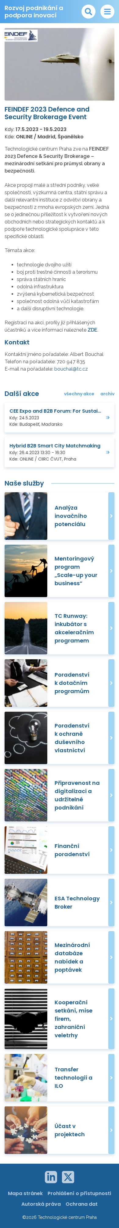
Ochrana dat (82, 1204)
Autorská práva (41, 1204)
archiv (107, 394)
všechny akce (79, 394)
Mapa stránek (25, 1193)
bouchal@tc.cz (71, 369)
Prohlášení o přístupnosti (79, 1193)
